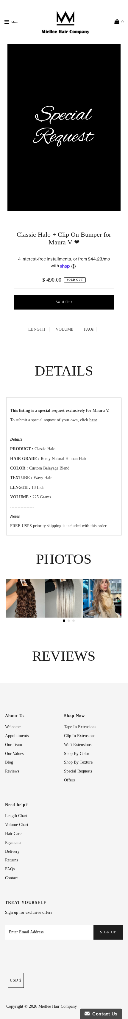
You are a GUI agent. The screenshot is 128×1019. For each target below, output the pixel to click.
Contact (11, 878)
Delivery (12, 851)
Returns (11, 860)
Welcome (13, 727)
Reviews (12, 771)
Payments (13, 842)
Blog (9, 762)
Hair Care (13, 833)
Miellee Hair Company (57, 1006)
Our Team (13, 744)
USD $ (16, 980)
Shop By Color (76, 753)
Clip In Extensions (79, 736)
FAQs (88, 329)
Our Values (14, 753)
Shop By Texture (78, 762)
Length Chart (16, 816)
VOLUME (65, 329)
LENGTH (36, 329)
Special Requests (78, 771)
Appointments (17, 736)
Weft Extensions (77, 744)
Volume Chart (16, 824)
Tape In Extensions (80, 727)
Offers (69, 780)
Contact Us (104, 1013)
